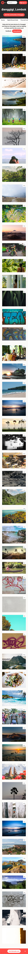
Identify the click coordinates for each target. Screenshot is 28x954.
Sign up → (23, 2)
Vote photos (17, 31)
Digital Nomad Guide (12, 20)
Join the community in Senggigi (14, 15)
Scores (3, 20)
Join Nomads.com (14, 951)
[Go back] (2, 9)
